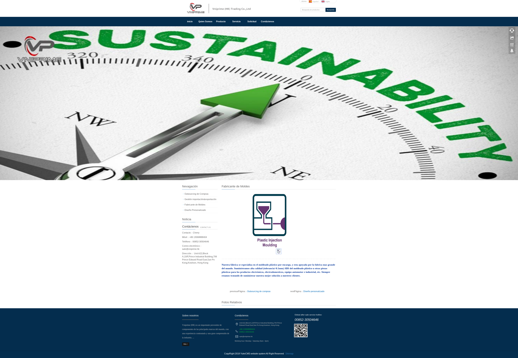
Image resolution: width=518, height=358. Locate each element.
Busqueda (330, 10)
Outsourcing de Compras (196, 194)
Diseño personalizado (313, 291)
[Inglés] (326, 1)
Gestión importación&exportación (200, 199)
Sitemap (289, 353)
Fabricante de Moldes (195, 205)
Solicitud (251, 21)
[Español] (314, 1)
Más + (185, 344)
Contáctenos (267, 21)
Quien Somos (205, 21)
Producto (221, 21)
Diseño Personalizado (195, 210)
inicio (190, 21)
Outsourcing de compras (258, 291)
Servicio (236, 21)
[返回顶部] (512, 51)
